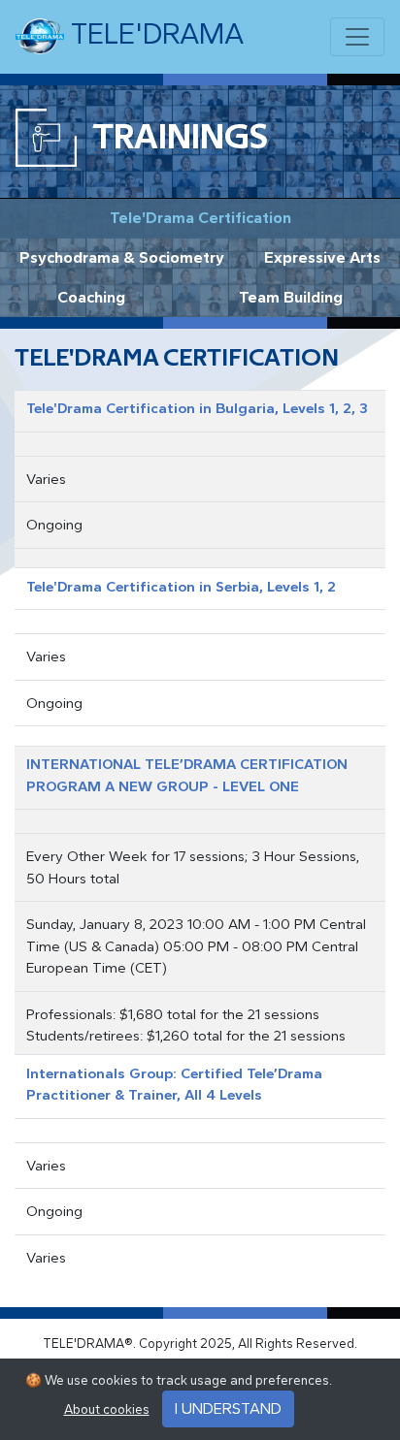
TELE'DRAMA (154, 33)
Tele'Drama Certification (200, 217)
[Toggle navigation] (357, 36)
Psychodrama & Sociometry (121, 257)
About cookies (107, 1409)
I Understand (228, 1408)
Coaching (91, 297)
